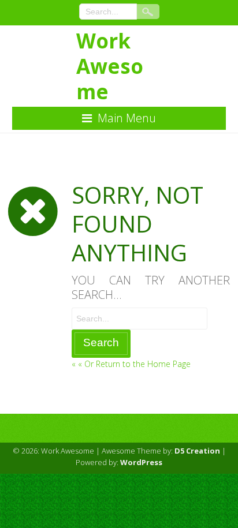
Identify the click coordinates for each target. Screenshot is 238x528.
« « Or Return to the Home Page (131, 363)
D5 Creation (197, 450)
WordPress (141, 462)
